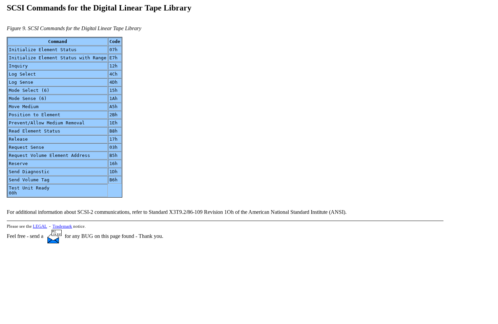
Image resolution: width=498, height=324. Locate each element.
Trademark (62, 226)
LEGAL (40, 226)
